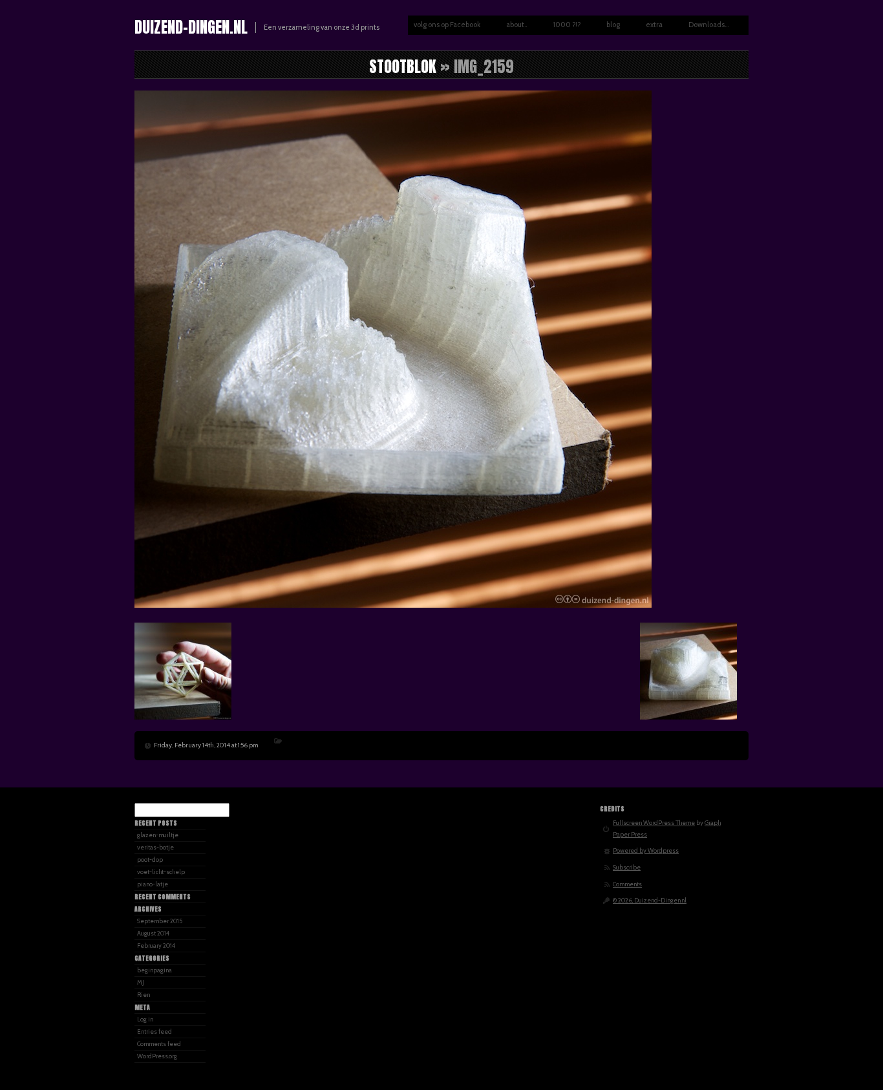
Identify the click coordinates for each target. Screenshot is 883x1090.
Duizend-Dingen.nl (191, 27)
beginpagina (154, 970)
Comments (627, 884)
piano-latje (152, 884)
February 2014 (156, 945)
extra (654, 24)
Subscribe (627, 867)
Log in (145, 1019)
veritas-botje (155, 847)
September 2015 (159, 920)
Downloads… (708, 24)
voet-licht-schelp (161, 871)
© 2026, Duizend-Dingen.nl (649, 900)
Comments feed (159, 1043)
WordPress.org (157, 1056)
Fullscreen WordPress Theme (654, 822)
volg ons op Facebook (447, 24)
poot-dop (150, 859)
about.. (516, 24)
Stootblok (402, 66)
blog (613, 24)
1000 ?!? (566, 24)
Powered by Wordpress (646, 850)
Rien (143, 994)
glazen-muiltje (157, 835)
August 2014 (153, 933)
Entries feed (154, 1031)
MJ (140, 982)
